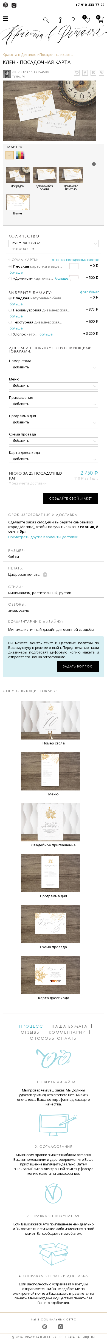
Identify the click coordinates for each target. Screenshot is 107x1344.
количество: (25, 236)
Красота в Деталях (19, 54)
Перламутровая (26, 310)
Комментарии (67, 1032)
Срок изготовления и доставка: (43, 515)
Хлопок (19, 334)
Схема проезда (22, 434)
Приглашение (21, 397)
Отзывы (30, 1032)
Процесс (31, 1026)
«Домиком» (22, 278)
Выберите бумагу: (31, 293)
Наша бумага (70, 1026)
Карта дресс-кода (24, 452)
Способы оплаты (53, 1038)
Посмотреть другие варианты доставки (43, 537)
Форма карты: (23, 260)
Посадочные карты (57, 54)
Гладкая (20, 298)
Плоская (20, 266)
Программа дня (22, 415)
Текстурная (22, 322)
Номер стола (20, 360)
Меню (14, 379)
